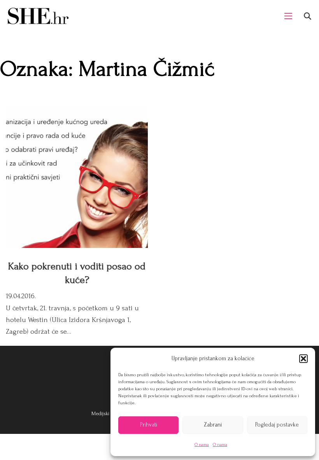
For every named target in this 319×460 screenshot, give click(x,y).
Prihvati (148, 424)
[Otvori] (307, 16)
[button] (303, 359)
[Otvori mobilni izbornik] (288, 16)
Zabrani (213, 424)
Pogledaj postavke (277, 424)
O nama (202, 444)
